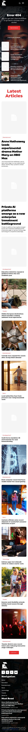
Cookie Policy (5, 729)
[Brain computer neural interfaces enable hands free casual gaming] (14, 460)
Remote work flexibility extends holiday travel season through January (13, 603)
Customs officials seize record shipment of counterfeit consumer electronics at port (14, 521)
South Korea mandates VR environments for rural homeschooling (11, 439)
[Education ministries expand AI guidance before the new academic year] (5, 66)
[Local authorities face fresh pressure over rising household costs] (14, 376)
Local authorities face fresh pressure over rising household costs (13, 397)
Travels (13, 73)
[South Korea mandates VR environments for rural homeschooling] (14, 418)
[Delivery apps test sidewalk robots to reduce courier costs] (14, 542)
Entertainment (15, 43)
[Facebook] (3, 672)
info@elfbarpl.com (13, 728)
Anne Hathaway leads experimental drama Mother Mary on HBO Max (18, 47)
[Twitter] (11, 672)
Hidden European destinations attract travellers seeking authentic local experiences (18, 78)
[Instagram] (7, 672)
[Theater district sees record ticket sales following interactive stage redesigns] (14, 624)
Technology (6, 559)
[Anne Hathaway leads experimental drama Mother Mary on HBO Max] (5, 46)
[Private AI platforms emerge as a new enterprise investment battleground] (5, 56)
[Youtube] (16, 672)
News (4, 393)
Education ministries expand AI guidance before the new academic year (18, 68)
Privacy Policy (15, 729)
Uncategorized (15, 63)
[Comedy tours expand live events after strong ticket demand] (14, 336)
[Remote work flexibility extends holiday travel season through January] (14, 582)
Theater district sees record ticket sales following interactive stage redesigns (13, 645)
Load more (13, 652)
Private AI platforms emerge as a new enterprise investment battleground (17, 57)
